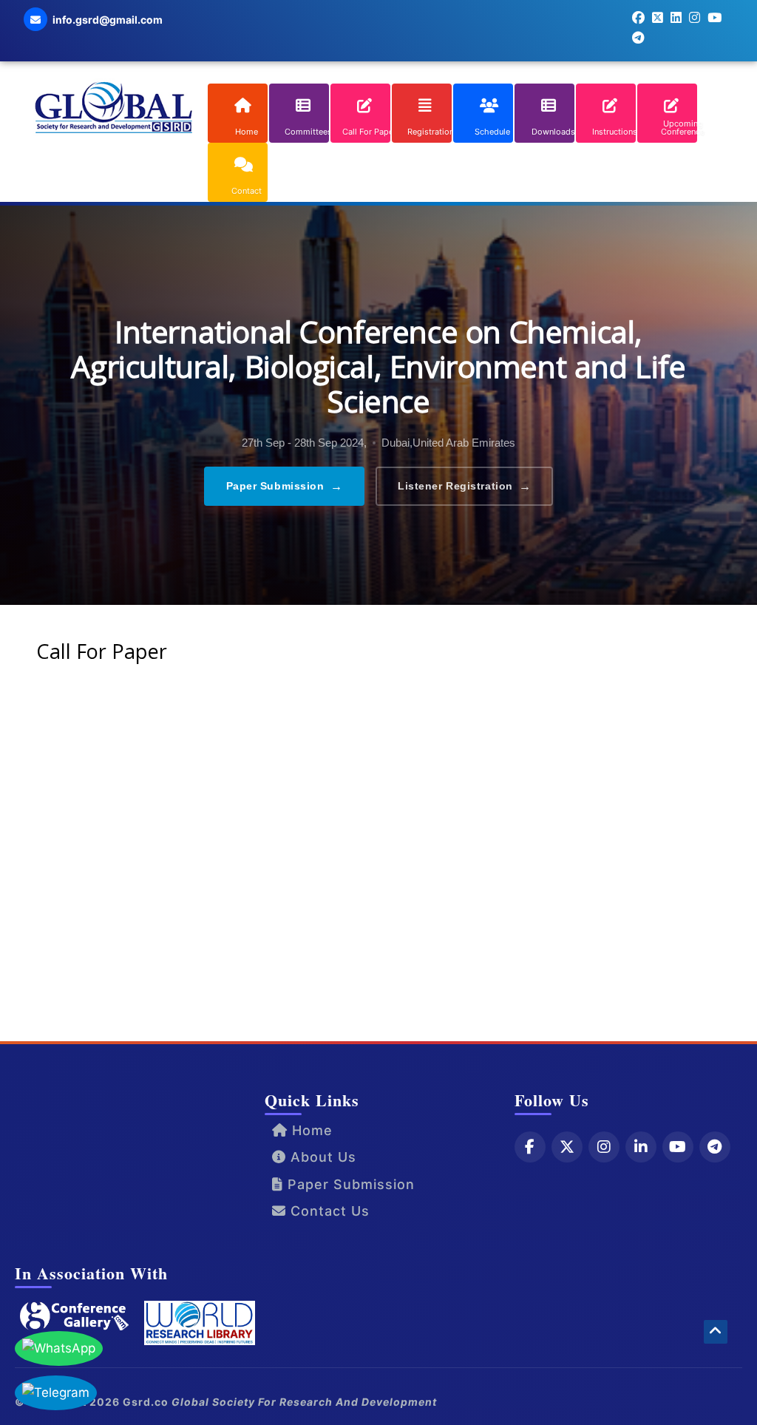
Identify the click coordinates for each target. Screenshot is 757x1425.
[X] (567, 1146)
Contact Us (328, 1211)
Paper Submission (284, 486)
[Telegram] (714, 1146)
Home (310, 1130)
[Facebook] (530, 1146)
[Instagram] (603, 1146)
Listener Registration (464, 486)
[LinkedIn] (640, 1146)
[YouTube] (677, 1146)
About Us (321, 1157)
